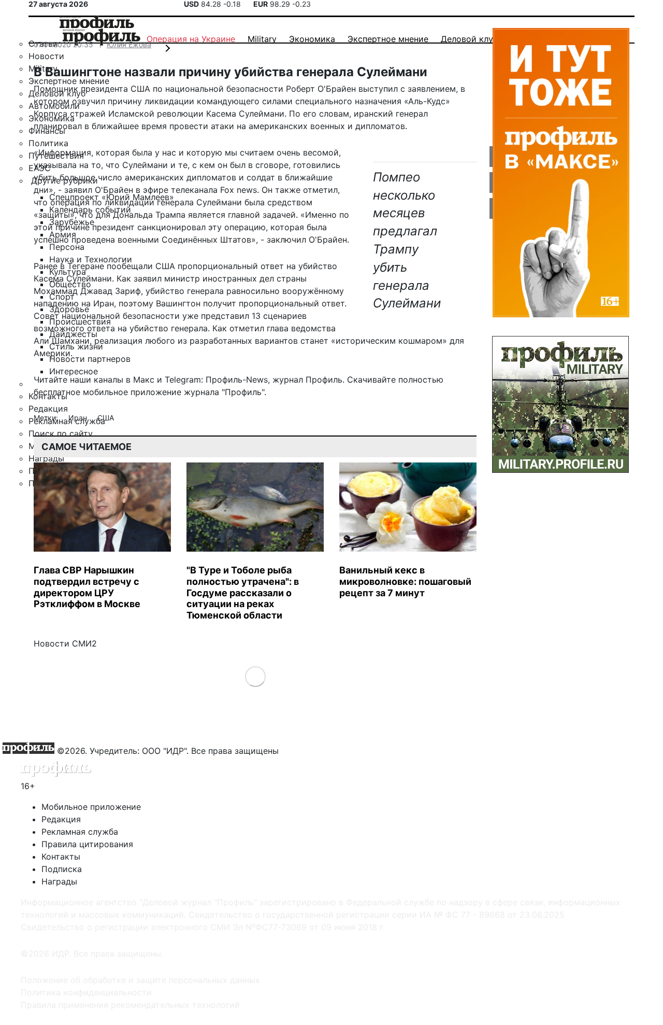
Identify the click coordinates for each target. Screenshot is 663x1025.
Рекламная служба (79, 831)
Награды (59, 881)
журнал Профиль (307, 379)
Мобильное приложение (91, 807)
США (105, 417)
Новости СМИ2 (65, 643)
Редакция (61, 819)
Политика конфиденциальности (86, 992)
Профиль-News (237, 379)
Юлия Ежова (129, 44)
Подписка (61, 869)
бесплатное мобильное (81, 392)
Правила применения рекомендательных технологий (130, 1005)
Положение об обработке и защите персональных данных (140, 980)
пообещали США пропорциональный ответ (195, 266)
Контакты (60, 856)
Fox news (238, 190)
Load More (255, 676)
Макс (143, 379)
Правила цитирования (87, 844)
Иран (78, 417)
